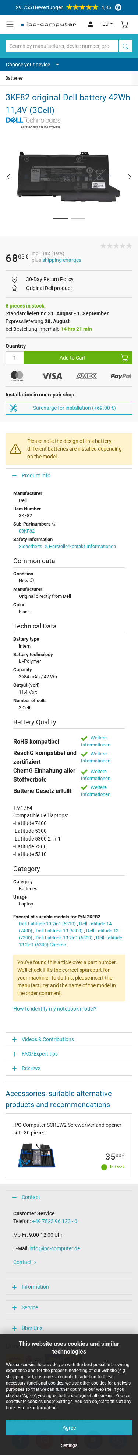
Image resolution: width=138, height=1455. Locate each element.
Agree (69, 1428)
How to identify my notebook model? (54, 1009)
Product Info (36, 475)
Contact (31, 1197)
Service (30, 1307)
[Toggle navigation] (10, 24)
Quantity (16, 346)
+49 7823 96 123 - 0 (54, 1221)
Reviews (31, 1068)
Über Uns (32, 1328)
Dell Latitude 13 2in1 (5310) (47, 923)
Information (35, 1287)
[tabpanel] (69, 176)
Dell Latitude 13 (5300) (59, 930)
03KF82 (27, 531)
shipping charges (61, 260)
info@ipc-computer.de (54, 1248)
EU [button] (105, 24)
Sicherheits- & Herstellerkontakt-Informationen (67, 546)
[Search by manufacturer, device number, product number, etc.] (125, 45)
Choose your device (28, 64)
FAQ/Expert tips (40, 1054)
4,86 (63, 7)
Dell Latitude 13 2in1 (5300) (64, 937)
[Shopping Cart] (124, 24)
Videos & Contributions (48, 1039)
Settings (69, 1445)
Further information (37, 1407)
